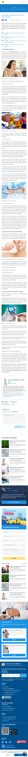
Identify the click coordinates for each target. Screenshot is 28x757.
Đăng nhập (5, 411)
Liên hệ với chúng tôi (14, 502)
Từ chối (7, 755)
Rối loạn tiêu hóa (6, 174)
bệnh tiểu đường (5, 404)
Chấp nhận (20, 755)
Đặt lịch (14, 639)
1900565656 (6, 686)
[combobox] (14, 545)
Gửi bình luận (18, 426)
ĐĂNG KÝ (23, 675)
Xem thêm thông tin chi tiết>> (16, 392)
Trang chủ (3, 9)
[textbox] (14, 545)
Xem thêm (24, 563)
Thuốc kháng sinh (13, 401)
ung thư (11, 209)
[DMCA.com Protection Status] (6, 698)
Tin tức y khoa (8, 9)
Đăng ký (10, 411)
